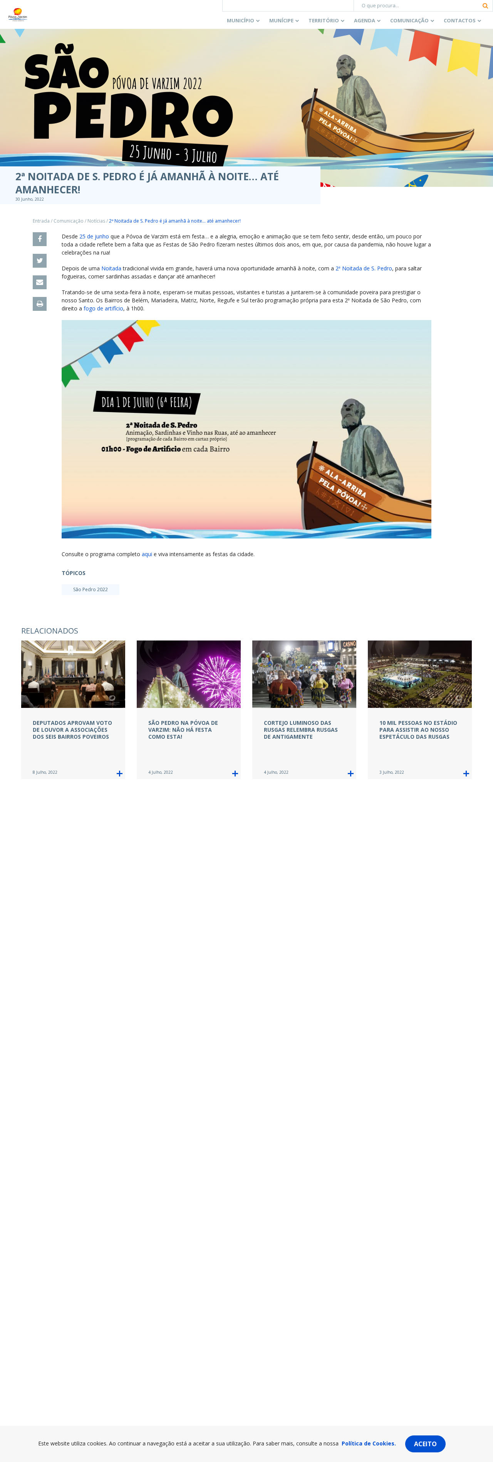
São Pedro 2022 (90, 589)
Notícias (96, 221)
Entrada (41, 221)
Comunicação (409, 20)
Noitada (111, 268)
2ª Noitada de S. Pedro (363, 268)
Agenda (364, 20)
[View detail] (119, 773)
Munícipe (281, 20)
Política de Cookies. (369, 1443)
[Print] (40, 304)
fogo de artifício (103, 308)
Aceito (425, 1444)
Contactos (460, 20)
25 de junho (94, 236)
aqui (147, 554)
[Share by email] (40, 282)
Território (324, 20)
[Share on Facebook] (40, 239)
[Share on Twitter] (40, 261)
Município (240, 20)
